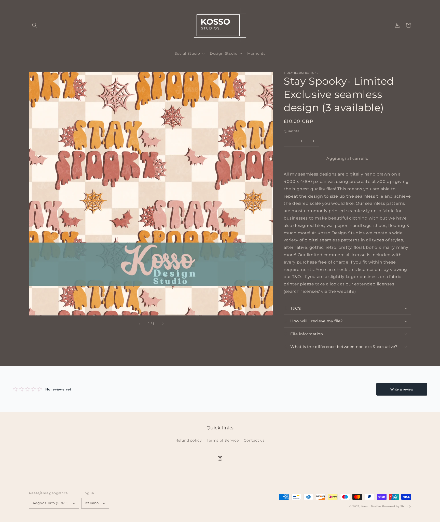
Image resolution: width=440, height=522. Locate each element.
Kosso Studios (371, 506)
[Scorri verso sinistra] (139, 323)
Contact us (254, 440)
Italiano (92, 503)
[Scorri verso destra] (162, 323)
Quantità (291, 131)
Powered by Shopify (396, 506)
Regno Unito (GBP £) (51, 503)
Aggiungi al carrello (347, 158)
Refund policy (188, 440)
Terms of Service (223, 440)
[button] (34, 25)
